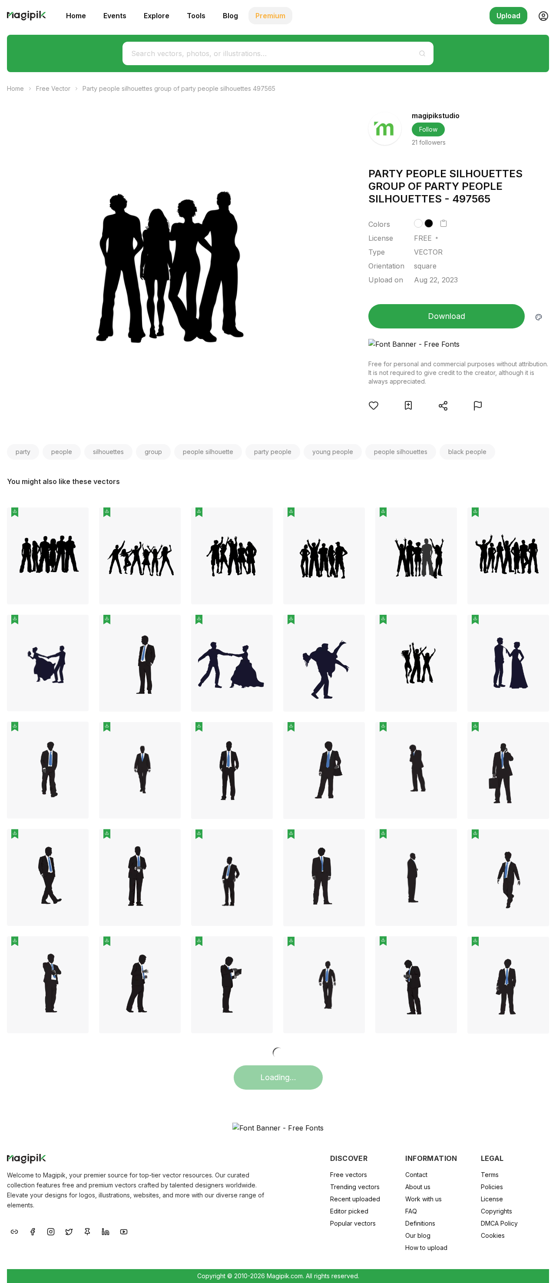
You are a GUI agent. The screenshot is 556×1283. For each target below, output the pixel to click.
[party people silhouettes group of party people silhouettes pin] (75, 520)
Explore (156, 15)
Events (114, 15)
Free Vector (53, 88)
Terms (490, 1174)
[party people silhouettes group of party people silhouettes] (48, 555)
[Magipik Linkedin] (105, 1231)
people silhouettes (400, 451)
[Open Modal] (373, 405)
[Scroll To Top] (538, 1266)
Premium (270, 15)
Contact (416, 1174)
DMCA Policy (499, 1223)
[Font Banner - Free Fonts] (458, 344)
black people (467, 451)
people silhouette (208, 451)
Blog (230, 15)
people (61, 451)
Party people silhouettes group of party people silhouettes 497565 (179, 88)
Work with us (423, 1199)
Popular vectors (353, 1223)
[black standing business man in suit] (140, 663)
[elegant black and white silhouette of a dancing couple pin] (259, 627)
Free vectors (348, 1174)
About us (417, 1186)
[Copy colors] (443, 223)
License (492, 1199)
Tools (196, 15)
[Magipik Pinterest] (87, 1231)
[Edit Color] (539, 316)
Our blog (417, 1235)
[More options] (77, 608)
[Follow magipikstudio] (384, 128)
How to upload (426, 1247)
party (23, 451)
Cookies (493, 1235)
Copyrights (496, 1211)
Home (76, 15)
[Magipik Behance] (14, 1231)
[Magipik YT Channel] (123, 1231)
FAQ (411, 1211)
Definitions (420, 1223)
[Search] (422, 53)
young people (332, 451)
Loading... (278, 1077)
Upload (508, 15)
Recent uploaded (355, 1199)
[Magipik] (26, 15)
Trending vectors (355, 1186)
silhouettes (108, 451)
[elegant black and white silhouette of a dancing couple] (232, 663)
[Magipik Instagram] (50, 1231)
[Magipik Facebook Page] (32, 1231)
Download (446, 316)
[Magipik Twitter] (69, 1231)
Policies (492, 1186)
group (153, 451)
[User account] (540, 16)
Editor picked (349, 1211)
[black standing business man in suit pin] (167, 627)
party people (272, 451)
